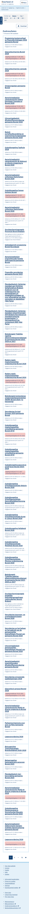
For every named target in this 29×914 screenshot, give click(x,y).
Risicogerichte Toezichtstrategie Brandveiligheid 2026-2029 (15, 748)
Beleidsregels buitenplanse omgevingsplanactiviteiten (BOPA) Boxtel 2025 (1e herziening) (15, 399)
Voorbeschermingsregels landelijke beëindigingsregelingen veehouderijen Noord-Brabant (14, 597)
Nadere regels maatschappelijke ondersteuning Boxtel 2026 (15, 362)
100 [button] (22, 18)
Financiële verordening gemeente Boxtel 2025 (14, 273)
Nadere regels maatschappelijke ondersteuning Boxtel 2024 (15, 376)
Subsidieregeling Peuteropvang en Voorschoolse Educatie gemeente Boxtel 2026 (14, 811)
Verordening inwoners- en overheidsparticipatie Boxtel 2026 (15, 616)
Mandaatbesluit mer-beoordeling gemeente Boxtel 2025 (14, 776)
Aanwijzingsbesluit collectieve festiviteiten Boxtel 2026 (14, 177)
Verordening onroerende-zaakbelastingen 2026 (15, 678)
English (7, 870)
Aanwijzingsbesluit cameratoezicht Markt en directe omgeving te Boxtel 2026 (15, 708)
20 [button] (14, 18)
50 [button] (18, 18)
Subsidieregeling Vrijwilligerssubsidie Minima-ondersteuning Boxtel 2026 (14, 560)
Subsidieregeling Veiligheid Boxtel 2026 (15, 529)
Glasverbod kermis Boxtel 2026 (15, 53)
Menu (25, 3)
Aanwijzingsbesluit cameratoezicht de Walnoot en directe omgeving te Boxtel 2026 (16, 162)
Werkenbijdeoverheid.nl (12, 908)
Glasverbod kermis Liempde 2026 (16, 70)
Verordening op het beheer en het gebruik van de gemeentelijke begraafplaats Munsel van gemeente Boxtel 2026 (15, 632)
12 (22, 858)
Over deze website (10, 866)
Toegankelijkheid (10, 883)
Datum (15, 16)
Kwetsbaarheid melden (11, 888)
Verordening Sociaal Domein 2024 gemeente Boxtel (14, 413)
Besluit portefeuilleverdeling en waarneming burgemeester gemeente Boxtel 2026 (15, 135)
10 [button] (10, 18)
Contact (7, 868)
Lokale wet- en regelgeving (7, 8)
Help (6, 872)
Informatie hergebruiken (12, 879)
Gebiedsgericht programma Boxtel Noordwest (15, 246)
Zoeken (7, 874)
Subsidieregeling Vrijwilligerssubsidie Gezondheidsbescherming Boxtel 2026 (15, 500)
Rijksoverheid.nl (9, 904)
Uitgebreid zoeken (20, 8)
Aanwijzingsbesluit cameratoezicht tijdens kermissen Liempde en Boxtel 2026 (14, 100)
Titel (22, 16)
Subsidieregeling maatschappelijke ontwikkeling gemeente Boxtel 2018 (14, 428)
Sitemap (7, 885)
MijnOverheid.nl (9, 902)
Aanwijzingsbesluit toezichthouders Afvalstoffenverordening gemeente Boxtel (14, 664)
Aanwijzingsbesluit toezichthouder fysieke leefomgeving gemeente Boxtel (14, 259)
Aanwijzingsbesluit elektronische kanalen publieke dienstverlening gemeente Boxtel (14, 827)
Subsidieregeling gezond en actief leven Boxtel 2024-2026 (15, 467)
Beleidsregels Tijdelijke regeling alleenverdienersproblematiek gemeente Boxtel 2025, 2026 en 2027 (16, 338)
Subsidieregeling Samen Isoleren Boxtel (14, 191)
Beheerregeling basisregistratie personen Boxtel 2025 (15, 762)
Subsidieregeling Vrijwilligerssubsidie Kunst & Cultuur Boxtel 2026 (15, 517)
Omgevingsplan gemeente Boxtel (15, 87)
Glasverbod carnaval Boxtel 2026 (15, 690)
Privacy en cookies (10, 881)
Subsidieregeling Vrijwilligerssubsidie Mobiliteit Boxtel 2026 (14, 544)
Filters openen (1, 20)
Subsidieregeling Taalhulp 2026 (15, 149)
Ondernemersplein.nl (11, 906)
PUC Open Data (9, 897)
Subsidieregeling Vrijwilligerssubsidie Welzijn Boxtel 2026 (16, 486)
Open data (8, 892)
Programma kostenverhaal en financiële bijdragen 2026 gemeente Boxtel (16, 40)
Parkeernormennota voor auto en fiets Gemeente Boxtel (15, 725)
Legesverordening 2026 (14, 737)
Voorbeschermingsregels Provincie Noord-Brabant (15, 231)
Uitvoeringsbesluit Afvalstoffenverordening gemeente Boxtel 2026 (14, 120)
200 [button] (5, 20)
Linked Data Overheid (11, 895)
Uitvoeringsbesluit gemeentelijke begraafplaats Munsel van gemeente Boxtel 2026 (15, 648)
